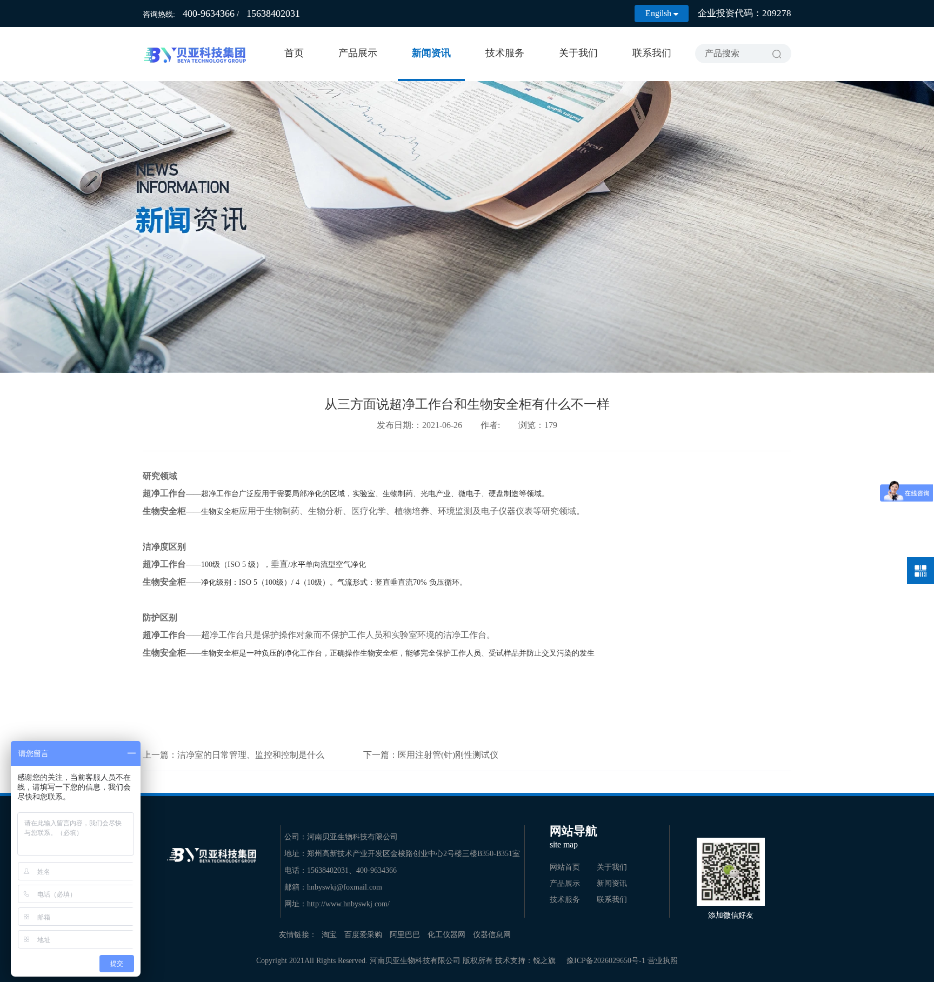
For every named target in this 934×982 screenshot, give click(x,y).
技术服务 (504, 53)
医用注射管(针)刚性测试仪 (448, 754)
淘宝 (329, 935)
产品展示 (357, 53)
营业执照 (663, 961)
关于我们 (578, 53)
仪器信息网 (492, 935)
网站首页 (565, 867)
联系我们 (651, 53)
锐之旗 (544, 961)
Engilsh (661, 13)
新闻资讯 (431, 53)
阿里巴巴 (405, 935)
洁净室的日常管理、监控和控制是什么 (250, 754)
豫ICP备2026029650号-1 (605, 961)
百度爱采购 (363, 935)
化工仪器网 (446, 935)
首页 (294, 53)
